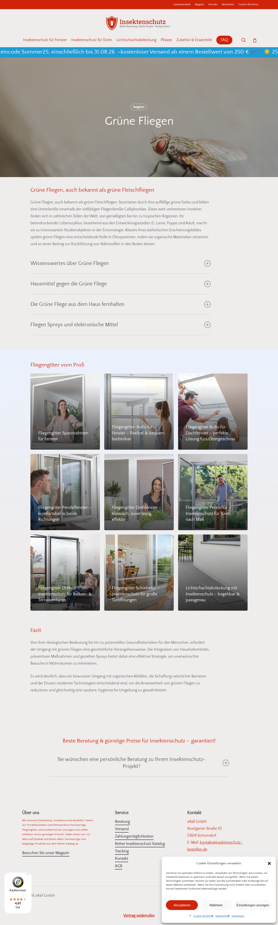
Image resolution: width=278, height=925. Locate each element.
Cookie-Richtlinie (203, 916)
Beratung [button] (122, 821)
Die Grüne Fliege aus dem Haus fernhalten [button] (77, 304)
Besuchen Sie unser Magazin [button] (45, 853)
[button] (269, 863)
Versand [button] (122, 829)
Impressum (238, 916)
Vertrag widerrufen (139, 915)
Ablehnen (216, 905)
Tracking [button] (122, 851)
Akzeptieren (182, 905)
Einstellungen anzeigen (253, 905)
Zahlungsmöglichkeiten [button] (134, 836)
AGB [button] (118, 866)
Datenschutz (222, 916)
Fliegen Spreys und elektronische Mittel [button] (74, 325)
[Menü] (27, 876)
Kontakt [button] (121, 858)
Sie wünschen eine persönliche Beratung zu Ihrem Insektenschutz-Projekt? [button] (131, 763)
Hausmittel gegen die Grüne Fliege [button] (68, 284)
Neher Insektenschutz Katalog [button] (140, 844)
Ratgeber (139, 107)
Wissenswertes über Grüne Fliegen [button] (69, 263)
